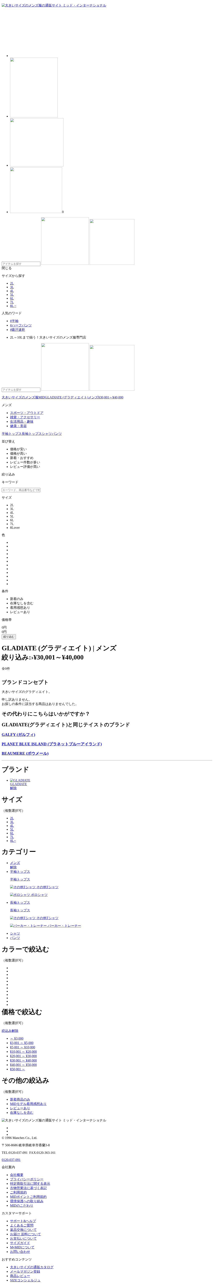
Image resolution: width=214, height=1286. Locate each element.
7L (12, 302)
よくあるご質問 (21, 1225)
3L (12, 287)
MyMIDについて (22, 1247)
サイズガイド (20, 1243)
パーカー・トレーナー (64, 925)
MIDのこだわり (21, 1205)
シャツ (47, 433)
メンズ (93, 397)
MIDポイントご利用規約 (28, 1196)
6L (12, 298)
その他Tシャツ (47, 887)
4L (12, 291)
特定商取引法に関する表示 (30, 1183)
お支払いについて (23, 1238)
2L (12, 283)
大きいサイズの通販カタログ (32, 1267)
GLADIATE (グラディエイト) (66, 397)
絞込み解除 (10, 1030)
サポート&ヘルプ (23, 1221)
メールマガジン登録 (25, 1271)
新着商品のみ (20, 1099)
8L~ (13, 840)
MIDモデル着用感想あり (28, 1104)
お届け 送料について (25, 1234)
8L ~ (13, 306)
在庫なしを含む (21, 1112)
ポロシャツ (39, 895)
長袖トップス (32, 433)
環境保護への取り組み (26, 1201)
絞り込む (8, 636)
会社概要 (16, 1175)
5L (12, 294)
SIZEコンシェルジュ (25, 1280)
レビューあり (20, 1108)
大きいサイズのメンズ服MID (23, 397)
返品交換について (23, 1229)
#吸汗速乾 (17, 329)
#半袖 (14, 321)
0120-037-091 (11, 1160)
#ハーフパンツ (21, 325)
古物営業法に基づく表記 (28, 1188)
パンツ (57, 433)
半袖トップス (12, 433)
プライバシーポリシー (26, 1179)
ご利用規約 (18, 1192)
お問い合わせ (20, 1251)
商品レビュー (20, 1276)
